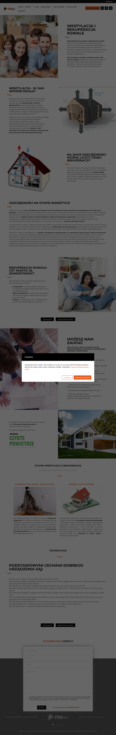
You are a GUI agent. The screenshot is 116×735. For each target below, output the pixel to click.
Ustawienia (67, 377)
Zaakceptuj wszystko (82, 377)
